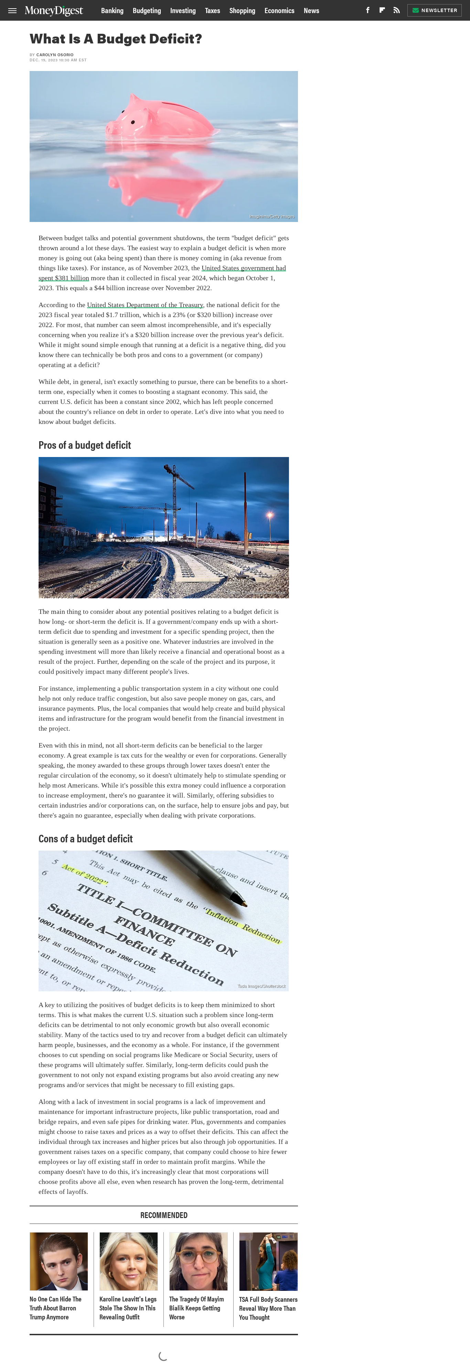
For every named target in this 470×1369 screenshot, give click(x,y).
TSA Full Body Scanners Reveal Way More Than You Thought (268, 1308)
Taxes (212, 9)
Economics (280, 9)
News (311, 9)
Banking (112, 9)
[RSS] (396, 12)
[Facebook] (368, 12)
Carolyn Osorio (55, 54)
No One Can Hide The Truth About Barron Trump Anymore (56, 1307)
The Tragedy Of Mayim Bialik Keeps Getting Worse (196, 1307)
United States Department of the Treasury (145, 304)
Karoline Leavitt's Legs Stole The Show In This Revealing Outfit (128, 1307)
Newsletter (439, 10)
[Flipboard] (382, 12)
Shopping (242, 9)
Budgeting (147, 9)
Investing (183, 9)
